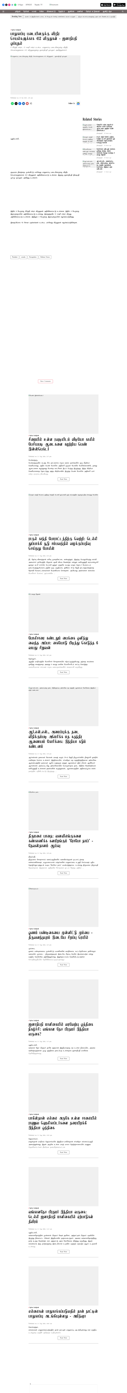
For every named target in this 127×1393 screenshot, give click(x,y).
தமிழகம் (17, 11)
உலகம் (34, 11)
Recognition (32, 257)
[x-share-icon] (16, 104)
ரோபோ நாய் (56, 865)
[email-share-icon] (27, 104)
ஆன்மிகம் (71, 11)
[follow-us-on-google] (78, 103)
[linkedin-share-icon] (23, 104)
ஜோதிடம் (61, 11)
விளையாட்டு (51, 11)
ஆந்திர (31, 662)
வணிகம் (80, 11)
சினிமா (41, 11)
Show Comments (45, 381)
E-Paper (20, 5)
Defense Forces (45, 257)
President (14, 257)
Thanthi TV (38, 5)
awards (23, 257)
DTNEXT (29, 5)
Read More (63, 479)
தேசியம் (26, 11)
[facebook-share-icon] (19, 104)
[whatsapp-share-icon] (12, 104)
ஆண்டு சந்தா (107, 11)
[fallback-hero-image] (89, 127)
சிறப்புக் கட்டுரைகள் (93, 11)
